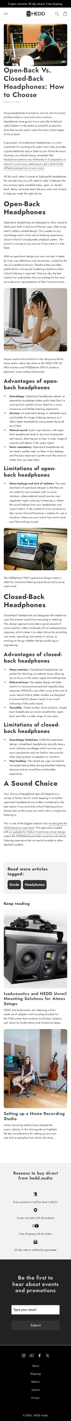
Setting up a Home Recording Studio (34, 1116)
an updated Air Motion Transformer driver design (37, 832)
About (35, 1366)
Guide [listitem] (14, 884)
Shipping (35, 1374)
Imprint (36, 1390)
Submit (35, 1325)
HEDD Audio (40, 1415)
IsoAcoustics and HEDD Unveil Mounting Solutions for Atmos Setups (35, 998)
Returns (35, 1382)
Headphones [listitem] (35, 884)
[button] (6, 14)
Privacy (35, 1398)
